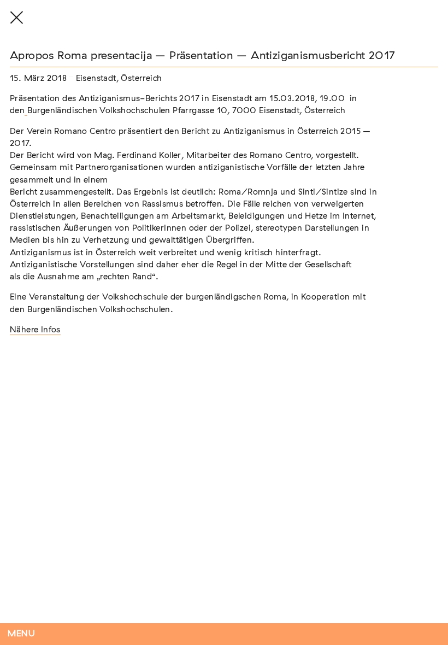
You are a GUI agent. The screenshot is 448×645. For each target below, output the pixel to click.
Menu (22, 634)
